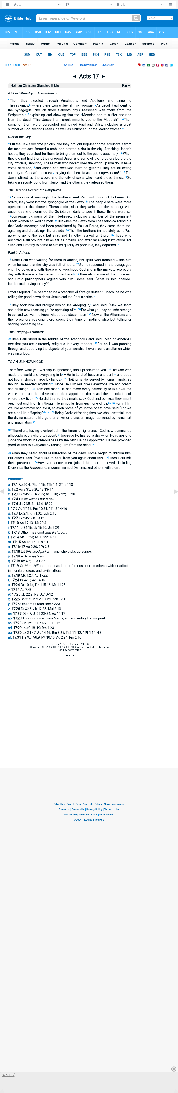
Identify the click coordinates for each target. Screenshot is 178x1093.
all (101, 315)
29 (53, 412)
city (99, 149)
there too (123, 226)
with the (14, 269)
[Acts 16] (5, 501)
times (89, 394)
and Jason (43, 168)
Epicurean (123, 274)
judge (12, 440)
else (104, 319)
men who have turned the (73, 163)
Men (108, 339)
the (127, 110)
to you (85, 120)
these (107, 177)
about (91, 458)
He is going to (120, 435)
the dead (23, 120)
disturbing (36, 231)
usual (105, 105)
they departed (105, 245)
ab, (45, 412)
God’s (18, 226)
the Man (69, 440)
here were (114, 202)
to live (112, 389)
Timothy (74, 235)
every (126, 269)
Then (13, 100)
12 (9, 216)
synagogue (84, 105)
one (46, 389)
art (128, 418)
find (29, 158)
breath (125, 384)
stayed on (90, 235)
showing (59, 115)
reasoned (88, 110)
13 (56, 220)
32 (9, 452)
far (72, 403)
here (20, 168)
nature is (30, 418)
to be (52, 292)
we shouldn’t (107, 413)
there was (49, 105)
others (76, 182)
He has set (82, 435)
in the (91, 149)
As (98, 105)
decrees (45, 173)
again (81, 458)
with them (106, 110)
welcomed (95, 207)
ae (59, 430)
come (43, 245)
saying (60, 173)
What (100, 279)
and (82, 100)
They (106, 168)
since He (61, 384)
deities (96, 292)
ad (34, 422)
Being (59, 413)
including (80, 216)
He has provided (119, 440)
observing (34, 349)
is (93, 120)
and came (114, 100)
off (106, 197)
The (114, 370)
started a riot (75, 149)
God (120, 370)
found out (123, 221)
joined (71, 124)
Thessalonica (18, 105)
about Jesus (51, 297)
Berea (119, 197)
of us (102, 403)
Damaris (79, 467)
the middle (50, 339)
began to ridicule (110, 453)
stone (74, 418)
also (90, 274)
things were (115, 212)
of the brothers (101, 158)
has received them (66, 168)
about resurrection (52, 453)
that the (34, 265)
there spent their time (63, 319)
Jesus (46, 120)
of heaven (91, 375)
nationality (99, 389)
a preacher (65, 292)
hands (120, 379)
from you (69, 458)
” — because (110, 292)
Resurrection (83, 297)
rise (127, 115)
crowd (45, 177)
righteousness (46, 440)
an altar (111, 349)
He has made (70, 389)
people (17, 435)
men (67, 463)
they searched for (32, 154)
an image (88, 418)
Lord (79, 375)
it (60, 375)
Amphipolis (68, 100)
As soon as (20, 197)
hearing (13, 324)
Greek (12, 221)
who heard (93, 177)
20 (79, 309)
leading (103, 129)
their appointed (71, 394)
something (27, 324)
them (26, 124)
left (128, 458)
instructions (116, 240)
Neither (73, 379)
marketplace (23, 149)
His (23, 413)
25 (65, 379)
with (127, 207)
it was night (39, 197)
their (11, 463)
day (10, 274)
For (83, 310)
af (93, 444)
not (67, 403)
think (121, 413)
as (57, 129)
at (86, 226)
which (126, 349)
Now (95, 315)
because (67, 435)
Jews (25, 144)
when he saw (18, 265)
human (110, 379)
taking (12, 182)
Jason (68, 158)
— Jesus (111, 173)
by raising (53, 445)
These (48, 163)
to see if (88, 212)
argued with (55, 279)
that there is (75, 173)
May (113, 305)
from (119, 110)
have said (111, 408)
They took (19, 305)
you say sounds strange (112, 310)
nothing (93, 319)
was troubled (104, 260)
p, (95, 296)
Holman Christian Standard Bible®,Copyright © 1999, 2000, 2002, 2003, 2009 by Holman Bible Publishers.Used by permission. (69, 647)
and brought (44, 305)
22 (9, 338)
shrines (29, 379)
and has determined (42, 394)
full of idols (64, 265)
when (67, 221)
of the (69, 202)
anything (44, 384)
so (128, 212)
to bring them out (68, 154)
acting (126, 168)
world (97, 163)
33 (107, 457)
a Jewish (65, 105)
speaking (61, 310)
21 (90, 314)
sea (40, 235)
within (120, 260)
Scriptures (16, 115)
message (116, 207)
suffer (112, 115)
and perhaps (104, 399)
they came (108, 226)
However (44, 463)
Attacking (111, 149)
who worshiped (66, 269)
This (37, 120)
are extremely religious (46, 344)
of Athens (119, 339)
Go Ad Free (8, 1075)
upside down (112, 163)
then (92, 413)
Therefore (15, 370)
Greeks (48, 129)
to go (21, 235)
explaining (37, 115)
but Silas (53, 235)
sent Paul (79, 197)
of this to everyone (31, 445)
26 (33, 388)
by (74, 226)
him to (59, 305)
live (16, 379)
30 (9, 430)
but (112, 319)
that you (21, 344)
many (38, 216)
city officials (17, 163)
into (37, 202)
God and (85, 269)
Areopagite (37, 467)
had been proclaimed (55, 226)
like (40, 418)
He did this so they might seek (62, 399)
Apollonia (96, 100)
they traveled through (37, 100)
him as (48, 240)
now (109, 431)
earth (109, 375)
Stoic (18, 279)
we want (29, 315)
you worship (42, 370)
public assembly (105, 154)
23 (95, 343)
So (129, 177)
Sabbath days (68, 110)
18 (77, 273)
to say (41, 284)
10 (9, 196)
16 (9, 259)
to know (42, 315)
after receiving (95, 240)
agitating (14, 231)
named (67, 467)
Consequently (21, 216)
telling (120, 319)
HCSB (16, 65)
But (12, 144)
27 (36, 398)
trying (31, 284)
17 (77, 264)
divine (18, 418)
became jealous (42, 144)
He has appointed (90, 440)
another (91, 173)
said (89, 279)
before (119, 158)
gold (47, 418)
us (13, 315)
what (90, 310)
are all (115, 168)
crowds (58, 231)
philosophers (34, 279)
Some (80, 279)
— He (67, 375)
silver (60, 418)
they (22, 202)
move (30, 408)
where (36, 105)
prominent (123, 216)
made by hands (48, 379)
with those (45, 269)
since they (79, 207)
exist (45, 408)
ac (49, 412)
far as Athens (65, 240)
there (104, 235)
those (26, 274)
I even (91, 349)
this (76, 370)
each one (90, 403)
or (129, 319)
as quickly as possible (75, 245)
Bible (8, 65)
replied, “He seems (33, 292)
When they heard (24, 453)
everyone (99, 384)
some (12, 124)
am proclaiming (66, 120)
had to (101, 115)
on (43, 110)
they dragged (53, 158)
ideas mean (76, 315)
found (100, 349)
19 (9, 304)
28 (113, 402)
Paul (115, 105)
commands (122, 431)
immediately (106, 231)
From (39, 389)
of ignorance (87, 431)
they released (94, 182)
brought (36, 240)
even (60, 408)
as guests (91, 168)
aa (109, 402)
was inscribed (18, 353)
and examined (35, 212)
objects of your (59, 349)
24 (109, 369)
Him (39, 403)
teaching (37, 310)
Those (119, 235)
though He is (54, 403)
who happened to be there (52, 274)
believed (63, 216)
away (12, 235)
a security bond (29, 182)
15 (112, 235)
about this (15, 310)
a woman (54, 467)
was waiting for (40, 260)
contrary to (16, 173)
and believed (103, 463)
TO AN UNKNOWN (22, 362)
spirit (88, 260)
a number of (97, 216)
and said (99, 305)
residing (37, 319)
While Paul (19, 260)
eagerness (16, 212)
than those (36, 207)
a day (95, 435)
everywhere (32, 435)
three (51, 110)
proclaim (88, 370)
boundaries (117, 394)
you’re (49, 310)
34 (36, 462)
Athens (72, 260)
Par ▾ (126, 86)
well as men (43, 221)
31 (59, 435)
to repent (49, 435)
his (81, 260)
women (115, 129)
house (12, 154)
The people (97, 202)
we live (13, 408)
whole (12, 394)
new (26, 310)
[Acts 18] (172, 501)
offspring (34, 413)
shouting (34, 163)
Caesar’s (31, 173)
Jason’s (125, 149)
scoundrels (114, 144)
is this (110, 279)
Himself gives (80, 384)
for (128, 240)
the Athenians (114, 315)
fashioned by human (111, 418)
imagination (22, 422)
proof (12, 445)
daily (76, 212)
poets (98, 408)
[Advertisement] (89, 746)
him (55, 245)
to (128, 100)
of (19, 124)
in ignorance (61, 370)
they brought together (79, 144)
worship (77, 349)
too (28, 168)
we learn (123, 305)
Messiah (88, 115)
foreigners (21, 319)
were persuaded (45, 124)
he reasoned (93, 265)
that (69, 115)
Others (13, 292)
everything (46, 375)
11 (87, 201)
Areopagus (81, 305)
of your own (83, 408)
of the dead (76, 453)
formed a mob (46, 149)
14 (67, 230)
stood (32, 339)
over (121, 389)
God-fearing (32, 129)
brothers (63, 197)
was (51, 265)
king (101, 173)
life (110, 384)
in (46, 207)
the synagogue (20, 110)
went (123, 105)
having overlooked (43, 431)
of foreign (82, 292)
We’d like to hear (48, 458)
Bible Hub (69, 655)
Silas (97, 124)
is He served (89, 379)
